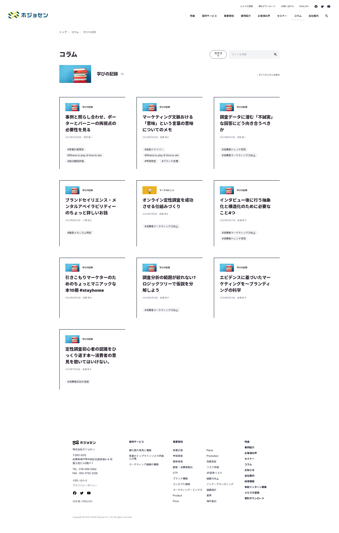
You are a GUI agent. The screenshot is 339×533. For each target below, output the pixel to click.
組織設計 (211, 489)
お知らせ (249, 470)
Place (210, 450)
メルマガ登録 (246, 6)
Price (176, 501)
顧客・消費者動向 (183, 467)
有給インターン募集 (256, 487)
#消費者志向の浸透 (78, 381)
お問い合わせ (287, 6)
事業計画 (178, 450)
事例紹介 (246, 15)
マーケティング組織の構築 (144, 464)
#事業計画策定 (75, 149)
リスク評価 (213, 467)
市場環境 (178, 456)
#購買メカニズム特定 (79, 232)
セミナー (282, 15)
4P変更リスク (214, 473)
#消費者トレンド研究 (234, 149)
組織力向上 (213, 478)
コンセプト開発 (181, 484)
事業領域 (229, 15)
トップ (63, 32)
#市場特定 (150, 161)
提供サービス (209, 15)
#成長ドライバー (154, 149)
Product (177, 495)
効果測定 (211, 461)
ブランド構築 (180, 478)
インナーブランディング (220, 484)
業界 (209, 495)
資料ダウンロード (266, 6)
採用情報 (249, 481)
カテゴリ (218, 54)
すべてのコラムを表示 (268, 75)
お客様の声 (264, 15)
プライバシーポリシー (85, 485)
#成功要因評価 (75, 161)
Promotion (212, 456)
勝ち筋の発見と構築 (140, 450)
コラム (298, 15)
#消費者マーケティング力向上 (238, 155)
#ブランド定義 (170, 161)
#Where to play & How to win (84, 155)
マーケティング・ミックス (187, 489)
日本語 (76, 501)
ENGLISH (304, 6)
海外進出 (211, 501)
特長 (192, 15)
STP (175, 473)
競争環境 (178, 461)
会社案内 (314, 15)
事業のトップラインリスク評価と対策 (146, 457)
